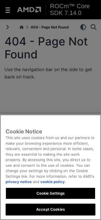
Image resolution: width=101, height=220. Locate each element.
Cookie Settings (50, 193)
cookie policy (52, 181)
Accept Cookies (50, 209)
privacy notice (19, 181)
